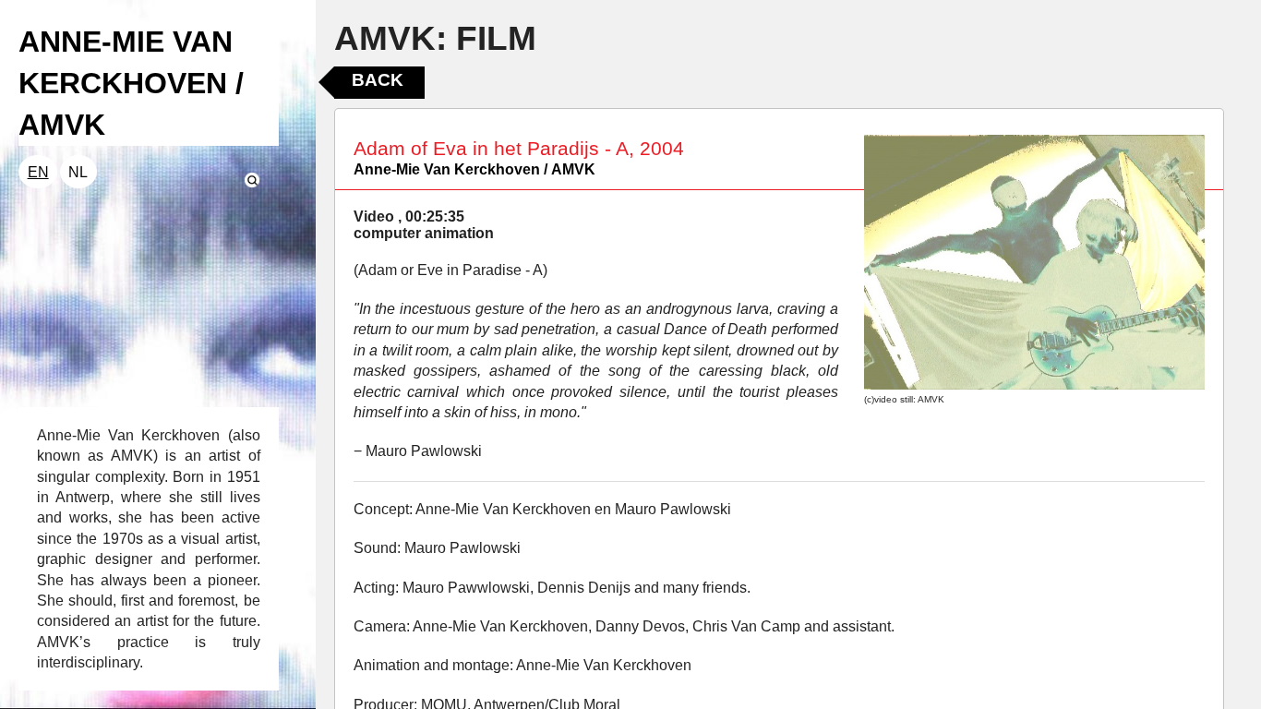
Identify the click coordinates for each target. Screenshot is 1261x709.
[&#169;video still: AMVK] (1034, 263)
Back (377, 80)
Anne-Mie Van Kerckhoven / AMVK (474, 169)
